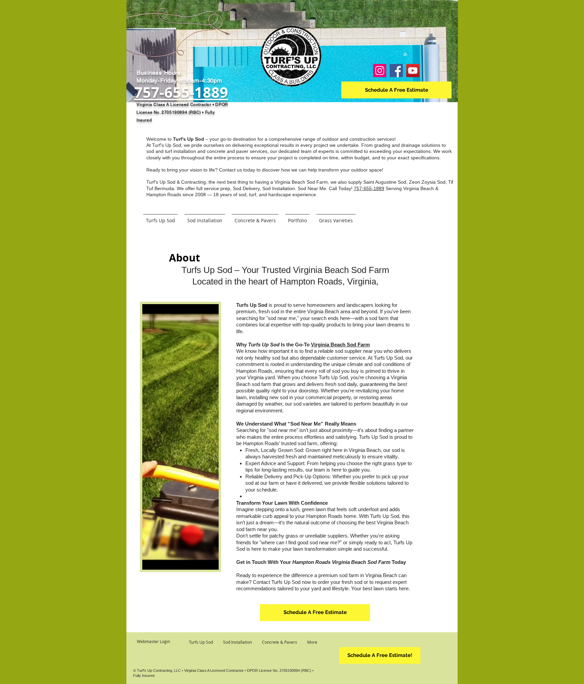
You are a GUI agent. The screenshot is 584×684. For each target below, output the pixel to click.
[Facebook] (396, 70)
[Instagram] (379, 70)
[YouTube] (412, 70)
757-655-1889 (369, 188)
